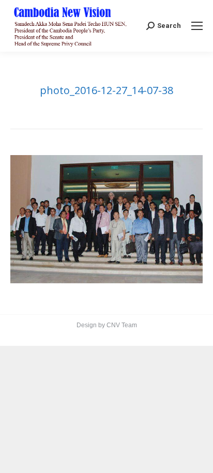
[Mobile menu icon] (197, 26)
